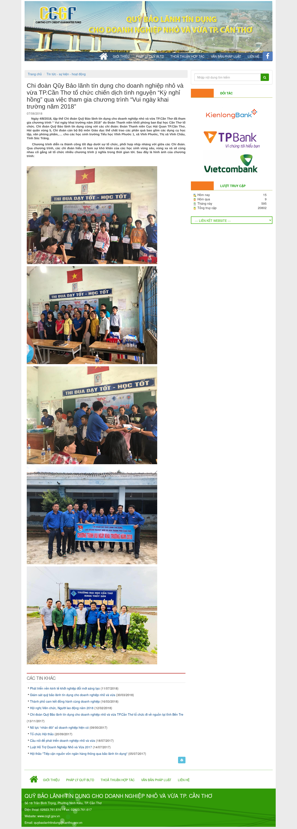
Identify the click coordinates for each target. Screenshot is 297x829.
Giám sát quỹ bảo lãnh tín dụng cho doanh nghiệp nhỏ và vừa (73, 695)
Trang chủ (35, 74)
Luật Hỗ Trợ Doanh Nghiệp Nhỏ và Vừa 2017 (61, 747)
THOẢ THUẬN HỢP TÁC (187, 56)
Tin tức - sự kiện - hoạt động (66, 74)
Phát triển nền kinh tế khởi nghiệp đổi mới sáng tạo (65, 688)
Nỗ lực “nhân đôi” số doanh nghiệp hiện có (60, 727)
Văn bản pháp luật (226, 56)
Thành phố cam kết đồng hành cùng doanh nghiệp (65, 701)
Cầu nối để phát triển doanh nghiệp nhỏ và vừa (63, 740)
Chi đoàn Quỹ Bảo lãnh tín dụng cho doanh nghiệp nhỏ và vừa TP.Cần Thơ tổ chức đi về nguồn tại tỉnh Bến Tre (106, 714)
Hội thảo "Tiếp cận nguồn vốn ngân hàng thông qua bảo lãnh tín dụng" (79, 753)
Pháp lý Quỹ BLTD (150, 56)
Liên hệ (253, 56)
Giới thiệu (121, 56)
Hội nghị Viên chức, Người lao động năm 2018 (62, 708)
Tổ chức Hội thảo (42, 734)
